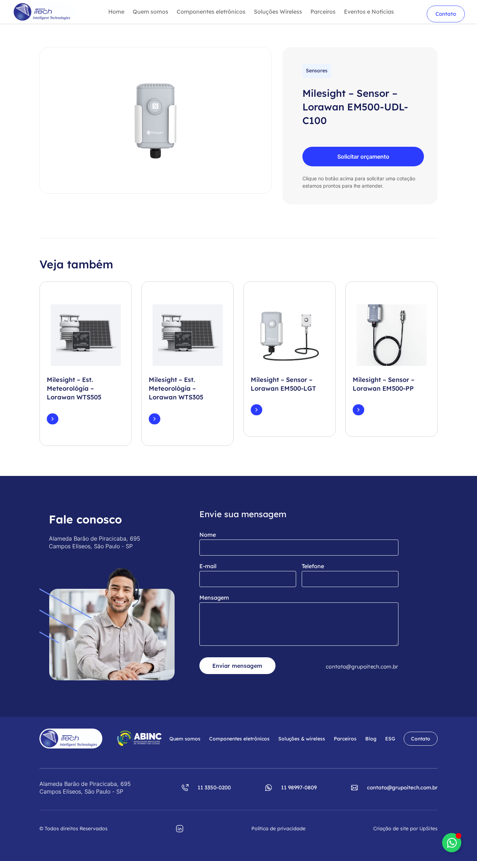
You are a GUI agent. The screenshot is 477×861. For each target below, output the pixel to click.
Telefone (313, 566)
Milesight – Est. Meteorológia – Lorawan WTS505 (74, 388)
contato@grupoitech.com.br (362, 666)
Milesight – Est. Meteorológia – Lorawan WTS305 (176, 388)
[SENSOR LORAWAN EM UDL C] (156, 120)
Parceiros (323, 11)
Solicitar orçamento (363, 156)
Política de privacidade (278, 828)
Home (116, 11)
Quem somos (150, 11)
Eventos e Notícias (369, 11)
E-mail (208, 566)
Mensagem (214, 597)
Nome (207, 534)
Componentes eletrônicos (211, 11)
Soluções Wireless (278, 11)
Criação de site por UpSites (405, 828)
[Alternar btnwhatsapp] (451, 842)
